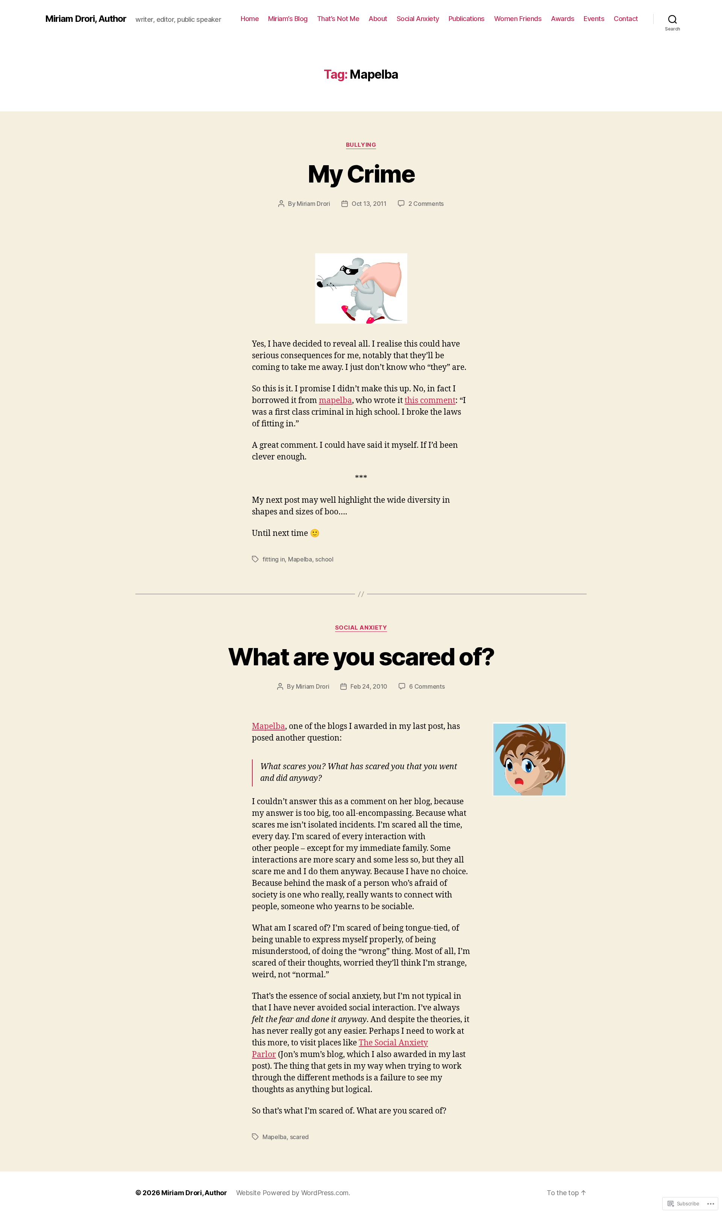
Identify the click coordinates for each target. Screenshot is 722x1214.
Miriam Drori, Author (85, 18)
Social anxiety (361, 627)
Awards (562, 19)
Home (250, 19)
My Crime (361, 173)
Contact (626, 19)
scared (299, 1137)
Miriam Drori (313, 203)
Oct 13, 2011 (369, 203)
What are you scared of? (361, 656)
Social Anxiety (418, 19)
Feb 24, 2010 (368, 686)
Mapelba (300, 559)
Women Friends (518, 19)
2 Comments (426, 203)
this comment (430, 401)
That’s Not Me (338, 19)
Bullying (361, 144)
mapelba (335, 401)
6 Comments (426, 686)
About (378, 19)
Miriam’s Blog (288, 19)
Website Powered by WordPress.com (292, 1193)
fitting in (273, 559)
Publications (467, 19)
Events (594, 19)
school (324, 559)
